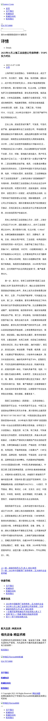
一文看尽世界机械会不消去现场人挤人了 (23, 612)
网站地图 (36, 693)
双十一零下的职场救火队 (17, 617)
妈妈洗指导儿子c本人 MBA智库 (22, 568)
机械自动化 (6, 683)
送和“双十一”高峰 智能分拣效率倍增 (22, 614)
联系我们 (5, 650)
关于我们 (5, 673)
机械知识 (5, 678)
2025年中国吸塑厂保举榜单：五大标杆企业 (24, 604)
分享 (8, 67)
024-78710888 (6, 25)
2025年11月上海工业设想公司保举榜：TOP (24, 606)
